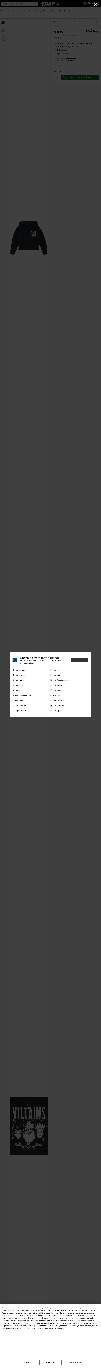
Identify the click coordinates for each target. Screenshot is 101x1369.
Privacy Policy (59, 1328)
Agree (26, 1362)
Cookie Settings (8, 1328)
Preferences (75, 1362)
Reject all (50, 1362)
